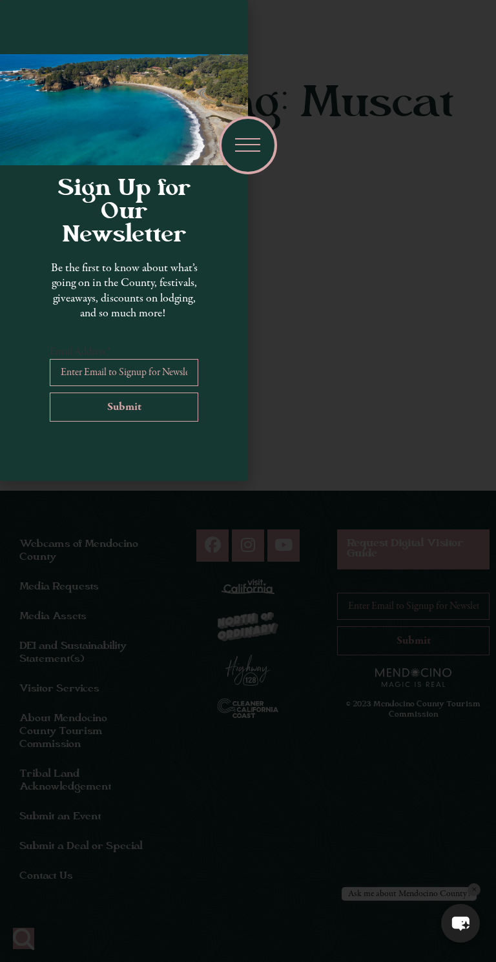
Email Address (80, 352)
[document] (248, 481)
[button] (460, 923)
